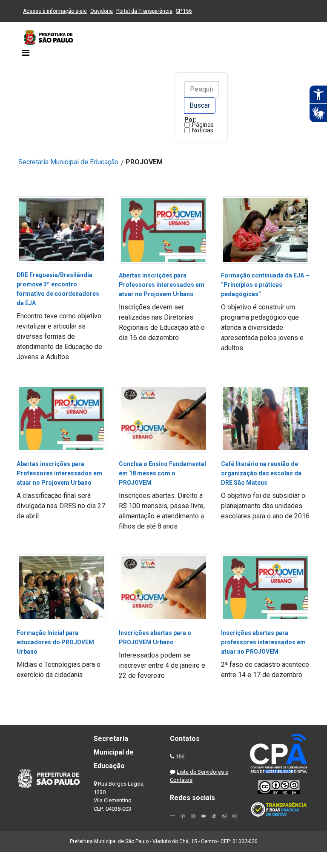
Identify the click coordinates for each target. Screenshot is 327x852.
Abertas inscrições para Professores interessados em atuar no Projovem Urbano (161, 284)
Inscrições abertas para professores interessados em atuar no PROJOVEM (263, 642)
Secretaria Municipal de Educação (68, 162)
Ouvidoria (101, 11)
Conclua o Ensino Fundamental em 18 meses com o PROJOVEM (162, 473)
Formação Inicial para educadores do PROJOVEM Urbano (55, 642)
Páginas (203, 124)
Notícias (202, 130)
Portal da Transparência (144, 11)
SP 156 (184, 11)
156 (179, 756)
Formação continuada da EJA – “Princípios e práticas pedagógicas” (265, 284)
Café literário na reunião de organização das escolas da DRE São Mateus (261, 473)
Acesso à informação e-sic (55, 11)
